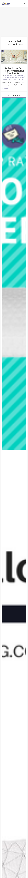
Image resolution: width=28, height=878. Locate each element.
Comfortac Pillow (14, 625)
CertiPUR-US (18, 76)
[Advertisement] (14, 22)
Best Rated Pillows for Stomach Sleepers (14, 274)
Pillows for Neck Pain (18, 79)
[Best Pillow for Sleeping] (6, 3)
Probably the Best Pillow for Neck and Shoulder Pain (14, 71)
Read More (5, 88)
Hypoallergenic (15, 77)
